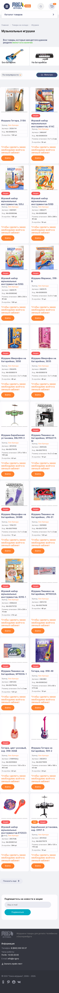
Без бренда (13, 125)
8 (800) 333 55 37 (19, 948)
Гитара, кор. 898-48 (42, 671)
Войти (8, 158)
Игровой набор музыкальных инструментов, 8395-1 (13, 594)
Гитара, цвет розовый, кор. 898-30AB (13, 749)
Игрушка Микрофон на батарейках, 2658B (13, 516)
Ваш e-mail (5, 893)
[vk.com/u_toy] (19, 982)
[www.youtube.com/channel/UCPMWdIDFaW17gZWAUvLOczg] (13, 982)
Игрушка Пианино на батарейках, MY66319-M (44, 438)
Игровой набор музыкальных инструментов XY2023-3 (14, 831)
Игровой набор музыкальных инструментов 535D (42, 201)
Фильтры (48, 74)
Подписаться (17, 912)
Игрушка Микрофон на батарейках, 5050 (13, 360)
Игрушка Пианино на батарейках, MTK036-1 (14, 672)
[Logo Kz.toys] (21, 5)
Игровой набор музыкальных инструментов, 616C (42, 123)
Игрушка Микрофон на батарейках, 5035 (43, 360)
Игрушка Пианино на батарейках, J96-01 (42, 516)
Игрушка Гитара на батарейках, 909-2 (41, 749)
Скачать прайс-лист (12, 964)
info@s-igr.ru (13, 959)
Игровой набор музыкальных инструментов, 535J (12, 201)
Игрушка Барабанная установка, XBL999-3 (13, 437)
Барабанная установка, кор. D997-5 (44, 828)
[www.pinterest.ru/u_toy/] (3, 982)
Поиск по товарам (45, 4)
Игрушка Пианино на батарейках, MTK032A (43, 593)
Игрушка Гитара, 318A (13, 120)
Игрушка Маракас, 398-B (44, 280)
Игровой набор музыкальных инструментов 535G (12, 281)
